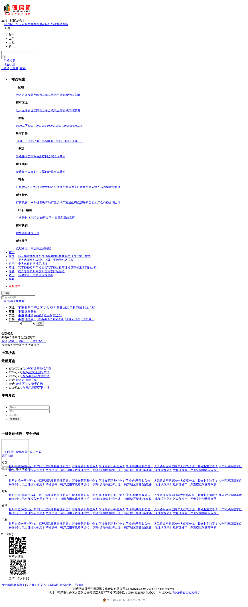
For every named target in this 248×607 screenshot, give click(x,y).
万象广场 (26, 380)
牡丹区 (8, 24)
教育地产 (48, 187)
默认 (4, 341)
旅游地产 (59, 187)
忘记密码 (34, 451)
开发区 (17, 24)
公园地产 (94, 187)
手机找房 (8, 60)
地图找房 (8, 64)
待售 (25, 217)
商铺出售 (79, 267)
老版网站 (14, 286)
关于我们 (31, 584)
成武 (42, 24)
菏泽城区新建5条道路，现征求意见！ (148, 470)
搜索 (6, 293)
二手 (12, 259)
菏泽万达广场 (35, 387)
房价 (44, 256)
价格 (13, 341)
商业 (12, 267)
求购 (70, 259)
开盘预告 (47, 271)
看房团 (51, 256)
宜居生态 (71, 187)
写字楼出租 (54, 267)
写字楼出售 (40, 267)
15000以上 (76, 125)
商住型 (38, 315)
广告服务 (44, 584)
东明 (65, 24)
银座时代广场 (37, 368)
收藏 (22, 68)
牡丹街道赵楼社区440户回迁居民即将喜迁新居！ (40, 466)
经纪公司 (44, 259)
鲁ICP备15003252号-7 (186, 592)
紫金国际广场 (35, 372)
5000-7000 (34, 125)
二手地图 (56, 259)
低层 (43, 217)
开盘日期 (38, 341)
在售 (19, 217)
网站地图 (7, 584)
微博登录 (21, 451)
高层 (63, 217)
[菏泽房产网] (17, 13)
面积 (24, 341)
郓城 (54, 24)
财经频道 (59, 271)
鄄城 (59, 24)
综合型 (57, 315)
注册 (14, 68)
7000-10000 (47, 125)
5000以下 (22, 125)
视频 (12, 279)
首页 (12, 252)
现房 (36, 217)
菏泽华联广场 (35, 376)
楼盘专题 (24, 271)
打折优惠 (22, 187)
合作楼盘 (106, 187)
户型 (79, 256)
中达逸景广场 (29, 383)
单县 (36, 24)
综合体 (116, 187)
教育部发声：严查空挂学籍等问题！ (196, 470)
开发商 (86, 256)
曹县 (30, 24)
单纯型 (29, 315)
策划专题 (35, 271)
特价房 (72, 256)
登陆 (5, 68)
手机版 (78, 584)
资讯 (12, 275)
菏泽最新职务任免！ (85, 466)
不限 (21, 307)
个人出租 (24, 263)
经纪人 (34, 259)
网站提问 (56, 584)
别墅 (42, 156)
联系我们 (19, 584)
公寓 (30, 156)
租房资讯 (47, 275)
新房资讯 (24, 275)
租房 (12, 263)
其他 (62, 156)
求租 (44, 263)
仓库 (57, 156)
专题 (12, 271)
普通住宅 (22, 156)
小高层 (56, 217)
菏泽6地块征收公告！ (139, 466)
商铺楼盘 (67, 267)
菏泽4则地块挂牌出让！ (108, 470)
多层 (49, 217)
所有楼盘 (24, 256)
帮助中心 (68, 584)
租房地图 (35, 263)
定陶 (25, 24)
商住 (36, 156)
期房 (30, 217)
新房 (12, 256)
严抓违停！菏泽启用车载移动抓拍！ (69, 470)
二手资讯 (35, 275)
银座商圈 (30, 311)
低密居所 (83, 187)
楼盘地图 (35, 256)
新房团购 (62, 256)
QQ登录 (7, 451)
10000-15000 (62, 125)
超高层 (70, 217)
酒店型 (48, 315)
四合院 (49, 156)
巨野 (48, 24)
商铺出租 (91, 267)
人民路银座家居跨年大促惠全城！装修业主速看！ (186, 466)
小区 (65, 259)
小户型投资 (35, 187)
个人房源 (24, 259)
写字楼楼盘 (25, 267)
